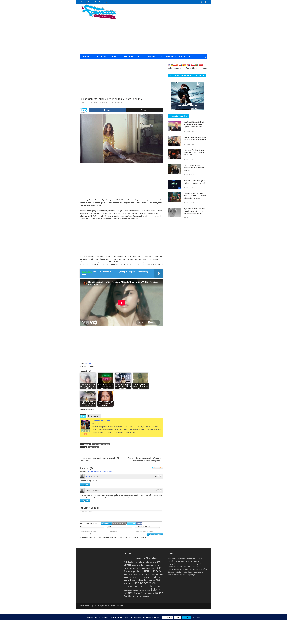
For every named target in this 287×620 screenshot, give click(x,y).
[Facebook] (85, 430)
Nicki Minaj (141, 586)
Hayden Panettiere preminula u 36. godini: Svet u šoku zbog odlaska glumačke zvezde (194, 211)
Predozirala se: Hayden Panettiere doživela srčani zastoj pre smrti (195, 167)
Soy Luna (151, 593)
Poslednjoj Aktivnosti (106, 472)
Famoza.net (89, 363)
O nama (90, 2)
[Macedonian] (177, 65)
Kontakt (83, 2)
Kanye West (130, 574)
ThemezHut (119, 606)
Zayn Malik (143, 596)
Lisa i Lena (127, 580)
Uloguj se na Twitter (131, 523)
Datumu (90, 472)
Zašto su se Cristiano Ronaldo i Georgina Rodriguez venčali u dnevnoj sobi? (194, 152)
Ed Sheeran (145, 565)
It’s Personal (127, 57)
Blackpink (131, 562)
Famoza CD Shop (155, 57)
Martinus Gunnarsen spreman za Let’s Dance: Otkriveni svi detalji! (195, 138)
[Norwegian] (201, 65)
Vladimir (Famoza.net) (100, 102)
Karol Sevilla (137, 574)
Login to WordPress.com (119, 523)
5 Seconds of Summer (130, 559)
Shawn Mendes (141, 593)
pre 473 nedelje (95, 476)
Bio (84, 416)
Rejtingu (96, 472)
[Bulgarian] (180, 65)
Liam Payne (156, 577)
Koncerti (140, 57)
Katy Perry (144, 574)
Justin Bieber (151, 571)
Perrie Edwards (128, 590)
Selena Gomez (93, 447)
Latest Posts (94, 416)
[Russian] (193, 65)
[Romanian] (182, 65)
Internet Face (185, 57)
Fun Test (113, 57)
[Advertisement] (164, 30)
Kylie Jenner (144, 577)
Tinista (88, 476)
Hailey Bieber (150, 568)
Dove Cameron (136, 565)
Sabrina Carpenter (144, 590)
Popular (106, 444)
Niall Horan (133, 586)
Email (109, 526)
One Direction (153, 586)
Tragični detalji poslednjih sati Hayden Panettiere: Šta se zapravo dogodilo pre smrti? (194, 124)
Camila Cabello (147, 561)
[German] (172, 65)
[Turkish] (188, 65)
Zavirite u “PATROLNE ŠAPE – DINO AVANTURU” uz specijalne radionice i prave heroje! (195, 195)
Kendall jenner (153, 574)
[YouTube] (85, 433)
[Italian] (198, 65)
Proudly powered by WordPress (90, 606)
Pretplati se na (84, 534)
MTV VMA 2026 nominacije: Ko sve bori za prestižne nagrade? (194, 182)
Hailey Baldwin (141, 568)
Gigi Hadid (132, 568)
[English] (169, 65)
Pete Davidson (135, 590)
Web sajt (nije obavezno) (142, 526)
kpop (135, 577)
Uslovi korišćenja (100, 2)
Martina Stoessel (144, 583)
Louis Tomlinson (145, 580)
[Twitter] (82, 430)
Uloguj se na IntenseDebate (106, 523)
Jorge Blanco (136, 571)
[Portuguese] (196, 65)
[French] (190, 65)
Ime (81, 526)
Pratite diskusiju (161, 468)
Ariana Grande (146, 558)
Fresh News (101, 57)
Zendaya (150, 597)
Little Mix (134, 580)
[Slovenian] (174, 65)
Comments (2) (117, 102)
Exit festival (153, 565)
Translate (203, 68)
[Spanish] (185, 65)
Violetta (134, 596)
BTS (138, 561)
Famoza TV (171, 57)
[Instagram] (88, 430)
